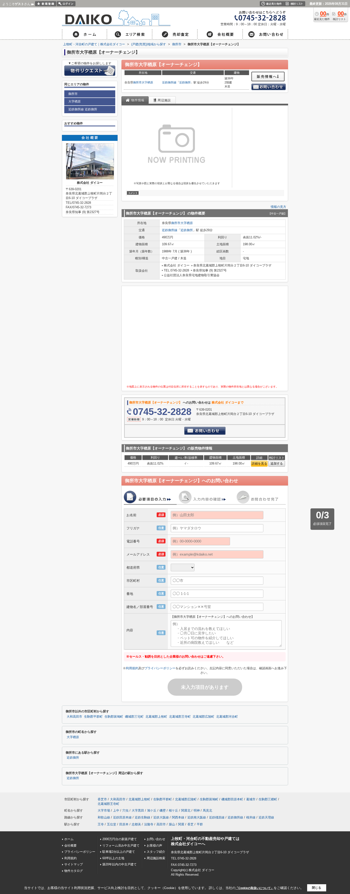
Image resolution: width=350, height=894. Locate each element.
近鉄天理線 (266, 817)
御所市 (137, 82)
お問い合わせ (156, 839)
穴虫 (125, 810)
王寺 (101, 824)
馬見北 (207, 810)
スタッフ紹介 (156, 851)
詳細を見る (259, 463)
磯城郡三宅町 (134, 716)
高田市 (161, 824)
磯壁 (163, 810)
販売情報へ (267, 76)
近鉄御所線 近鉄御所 (82, 109)
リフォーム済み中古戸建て (121, 845)
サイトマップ (73, 864)
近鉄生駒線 (142, 817)
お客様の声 (154, 845)
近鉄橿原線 (217, 817)
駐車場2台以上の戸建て (118, 851)
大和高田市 (74, 716)
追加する (276, 463)
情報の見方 (278, 207)
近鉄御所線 (169, 82)
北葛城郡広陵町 (203, 716)
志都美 (136, 824)
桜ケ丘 (173, 810)
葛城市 (250, 799)
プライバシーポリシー (160, 668)
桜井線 (250, 817)
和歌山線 (104, 817)
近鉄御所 (185, 82)
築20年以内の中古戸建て (119, 864)
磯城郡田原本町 (232, 799)
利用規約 (132, 668)
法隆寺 (148, 824)
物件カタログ (73, 871)
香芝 (190, 824)
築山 (172, 824)
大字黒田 (138, 810)
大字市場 (104, 810)
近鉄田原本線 (122, 817)
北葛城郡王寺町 (180, 716)
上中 (116, 810)
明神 (197, 810)
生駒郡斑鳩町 (114, 716)
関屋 (181, 824)
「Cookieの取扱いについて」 (254, 888)
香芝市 (102, 799)
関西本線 (178, 817)
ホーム (69, 839)
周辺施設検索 (156, 858)
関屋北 (185, 810)
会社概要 (70, 845)
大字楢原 (147, 82)
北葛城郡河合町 (227, 716)
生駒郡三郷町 (268, 799)
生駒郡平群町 (93, 716)
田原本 (124, 824)
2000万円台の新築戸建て (119, 839)
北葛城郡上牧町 (156, 716)
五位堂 (111, 824)
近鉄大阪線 (161, 817)
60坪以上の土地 (113, 858)
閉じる (316, 887)
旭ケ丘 (151, 810)
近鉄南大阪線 (196, 817)
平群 (200, 824)
